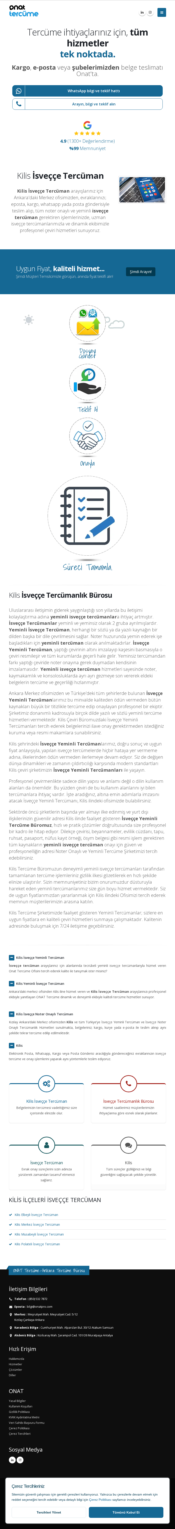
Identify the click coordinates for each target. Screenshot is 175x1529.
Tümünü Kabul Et (126, 1512)
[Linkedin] (142, 12)
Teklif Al (87, 409)
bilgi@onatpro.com (39, 1307)
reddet (16, 1499)
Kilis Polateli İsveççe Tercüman (37, 1244)
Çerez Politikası (100, 1499)
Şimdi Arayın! (141, 271)
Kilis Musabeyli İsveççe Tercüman (39, 1234)
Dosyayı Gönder (87, 353)
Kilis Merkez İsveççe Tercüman (37, 1224)
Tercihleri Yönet (49, 1512)
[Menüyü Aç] (161, 12)
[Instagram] (150, 12)
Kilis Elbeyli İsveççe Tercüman (36, 1214)
